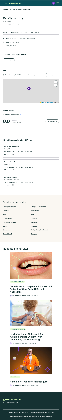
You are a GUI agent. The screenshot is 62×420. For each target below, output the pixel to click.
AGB (46, 412)
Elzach (5, 226)
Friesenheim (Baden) (9, 222)
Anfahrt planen (52, 75)
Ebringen (34, 234)
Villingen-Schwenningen (38, 206)
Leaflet (42, 102)
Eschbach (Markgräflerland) (39, 230)
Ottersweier (6, 230)
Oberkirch (34, 218)
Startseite (5, 9)
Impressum (51, 412)
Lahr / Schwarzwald (15, 9)
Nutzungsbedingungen (37, 412)
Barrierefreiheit (26, 412)
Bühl (4, 214)
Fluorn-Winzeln (7, 234)
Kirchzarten (34, 222)
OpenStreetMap (49, 102)
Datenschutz (17, 412)
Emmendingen (7, 218)
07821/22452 (10, 42)
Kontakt (11, 412)
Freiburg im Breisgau (9, 206)
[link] (31, 151)
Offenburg (6, 210)
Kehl (32, 214)
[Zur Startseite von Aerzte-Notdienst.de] (12, 3)
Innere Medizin (9, 60)
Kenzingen (34, 226)
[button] (53, 3)
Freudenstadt (35, 210)
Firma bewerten (52, 121)
